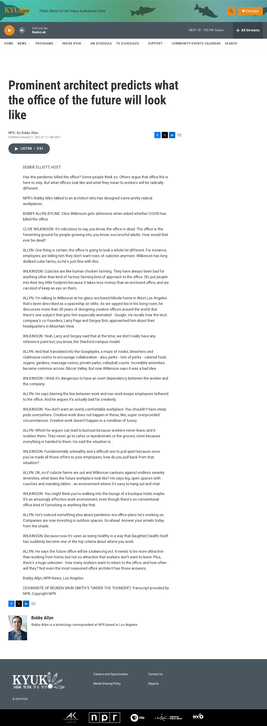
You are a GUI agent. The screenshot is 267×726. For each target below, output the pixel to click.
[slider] (28, 30)
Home (8, 43)
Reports (153, 683)
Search (231, 43)
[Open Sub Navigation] (29, 43)
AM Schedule (101, 43)
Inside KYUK (71, 43)
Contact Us (155, 674)
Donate (252, 11)
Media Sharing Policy (107, 683)
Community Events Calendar (196, 43)
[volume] (21, 30)
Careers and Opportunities (110, 674)
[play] (9, 30)
